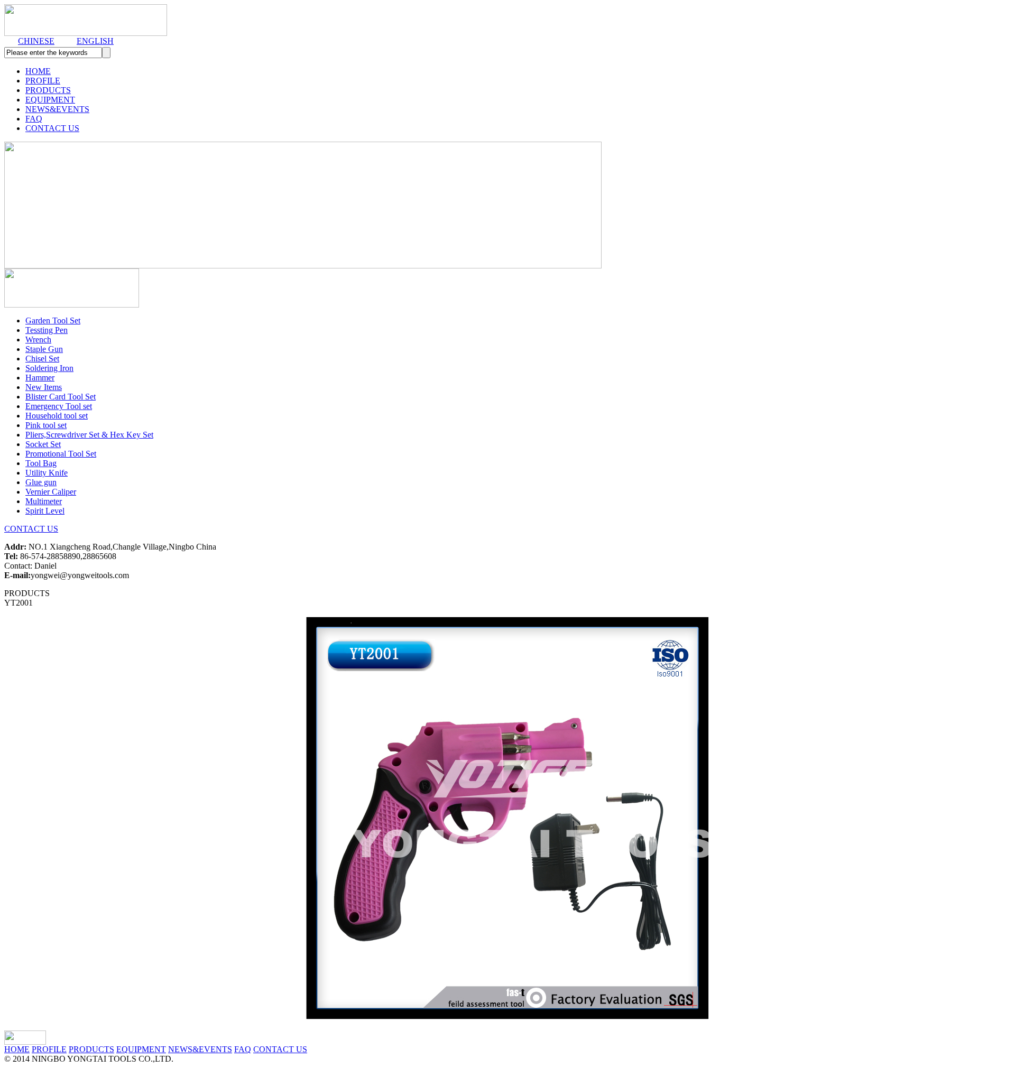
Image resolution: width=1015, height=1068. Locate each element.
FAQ (33, 118)
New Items (43, 387)
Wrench (38, 339)
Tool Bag (41, 463)
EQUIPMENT (50, 99)
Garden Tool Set (52, 320)
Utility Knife (46, 472)
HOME (38, 71)
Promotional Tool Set (60, 453)
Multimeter (43, 501)
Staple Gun (44, 349)
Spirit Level (44, 510)
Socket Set (43, 444)
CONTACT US (52, 128)
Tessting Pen (46, 330)
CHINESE (36, 40)
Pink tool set (46, 425)
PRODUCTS (48, 90)
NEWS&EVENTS (57, 109)
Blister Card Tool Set (60, 396)
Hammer (39, 377)
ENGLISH (95, 40)
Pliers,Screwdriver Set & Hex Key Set (89, 434)
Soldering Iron (49, 368)
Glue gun (41, 482)
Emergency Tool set (58, 406)
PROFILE (42, 80)
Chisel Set (42, 358)
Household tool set (56, 415)
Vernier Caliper (50, 491)
